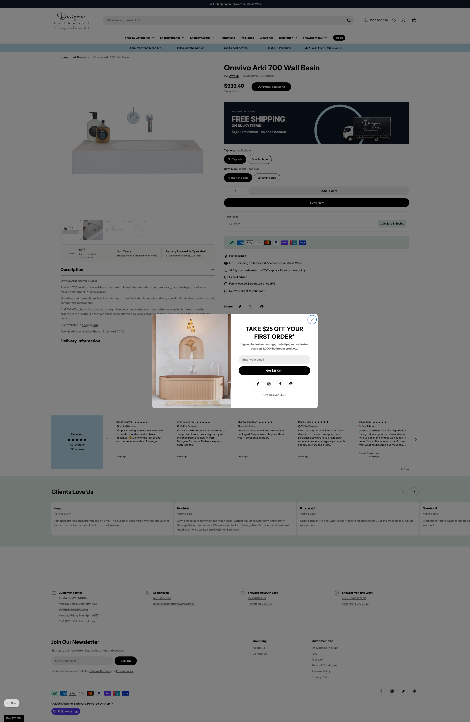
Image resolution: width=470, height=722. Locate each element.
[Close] (312, 319)
